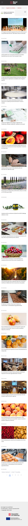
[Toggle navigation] (2, 2)
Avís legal (3, 507)
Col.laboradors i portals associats (9, 508)
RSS (18, 508)
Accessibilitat (9, 507)
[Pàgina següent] (21, 475)
